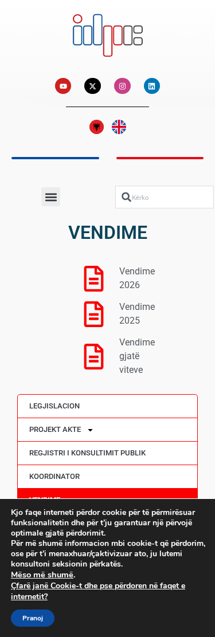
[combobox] (164, 197)
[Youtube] (63, 86)
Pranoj (32, 618)
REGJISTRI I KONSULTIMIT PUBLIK (87, 453)
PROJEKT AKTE (55, 429)
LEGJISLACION (54, 406)
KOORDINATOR (54, 476)
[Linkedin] (152, 86)
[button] (50, 196)
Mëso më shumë (42, 574)
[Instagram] (122, 86)
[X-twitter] (92, 86)
